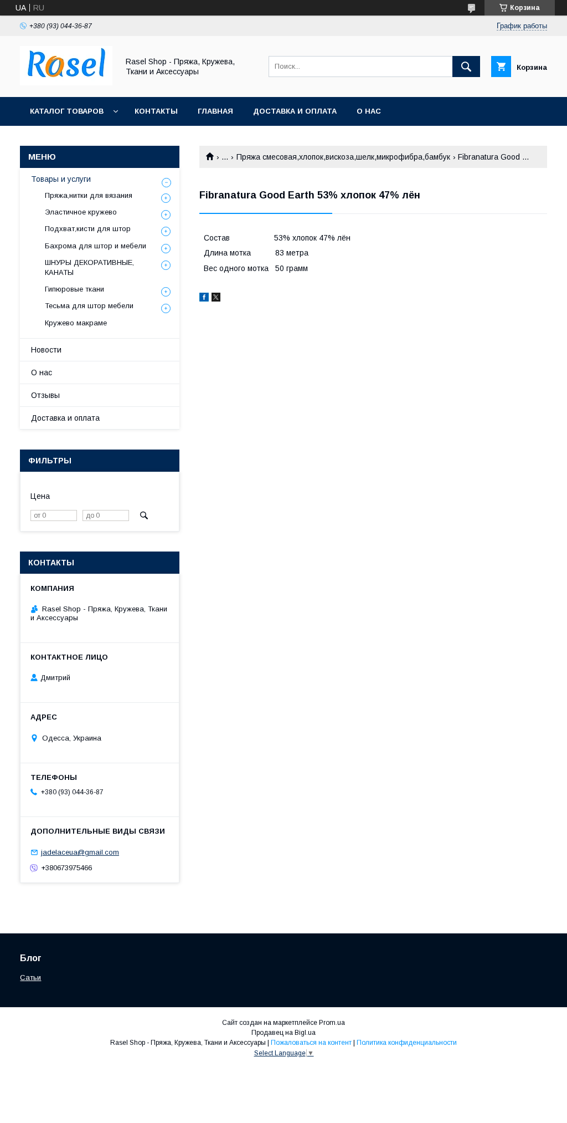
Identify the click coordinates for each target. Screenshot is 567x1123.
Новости (46, 349)
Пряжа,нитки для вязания (88, 195)
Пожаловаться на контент (311, 1043)
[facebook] (204, 298)
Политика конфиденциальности (407, 1043)
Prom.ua (332, 1023)
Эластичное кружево (81, 212)
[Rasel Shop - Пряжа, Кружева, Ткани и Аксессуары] (66, 82)
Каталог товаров (67, 111)
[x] (216, 298)
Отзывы (45, 395)
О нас (369, 111)
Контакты (156, 111)
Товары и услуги (61, 179)
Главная (215, 111)
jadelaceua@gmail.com (80, 852)
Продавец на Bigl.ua (283, 1033)
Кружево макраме (76, 323)
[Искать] (466, 66)
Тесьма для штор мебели (89, 306)
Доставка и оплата (295, 111)
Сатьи (30, 977)
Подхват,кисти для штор (88, 228)
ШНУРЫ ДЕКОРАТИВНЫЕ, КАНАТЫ (89, 267)
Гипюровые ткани (74, 289)
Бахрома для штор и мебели (95, 246)
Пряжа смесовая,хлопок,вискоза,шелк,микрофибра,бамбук (343, 156)
